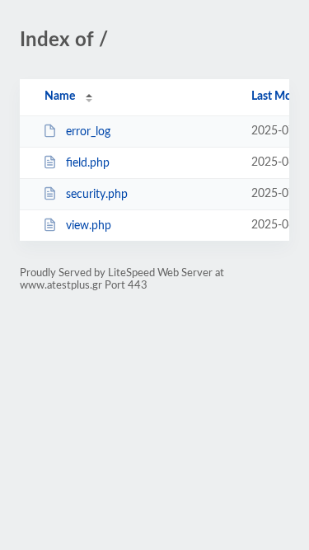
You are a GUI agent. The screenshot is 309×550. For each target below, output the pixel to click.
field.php (88, 163)
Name (59, 96)
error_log (88, 132)
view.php (88, 226)
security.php (97, 194)
